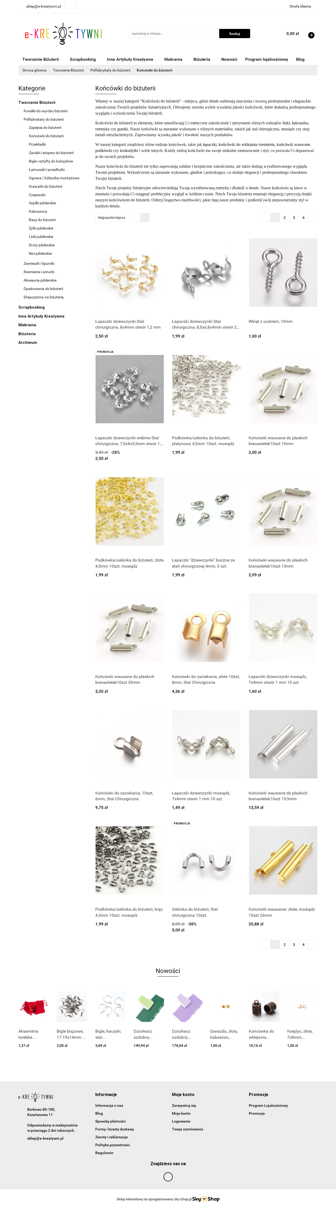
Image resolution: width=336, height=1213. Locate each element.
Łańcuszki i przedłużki (47, 169)
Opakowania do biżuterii (44, 289)
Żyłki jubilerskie (41, 228)
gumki (122, 129)
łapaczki (210, 144)
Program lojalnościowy (266, 59)
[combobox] (122, 217)
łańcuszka (300, 123)
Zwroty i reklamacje (111, 1137)
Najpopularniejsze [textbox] (111, 218)
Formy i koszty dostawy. (115, 1129)
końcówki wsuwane (293, 144)
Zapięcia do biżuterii (45, 127)
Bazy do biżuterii (42, 220)
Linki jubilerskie (41, 237)
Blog (300, 59)
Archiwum (28, 342)
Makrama (173, 59)
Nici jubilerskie (40, 253)
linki (286, 123)
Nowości (229, 59)
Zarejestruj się (184, 1105)
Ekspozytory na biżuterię (44, 297)
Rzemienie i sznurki (39, 272)
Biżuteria (202, 59)
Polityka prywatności (112, 1145)
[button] (106, 1095)
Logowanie (181, 1121)
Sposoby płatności (110, 1121)
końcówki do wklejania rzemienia (247, 144)
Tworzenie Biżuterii (41, 59)
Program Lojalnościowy (268, 1105)
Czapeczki (37, 195)
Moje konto (181, 1113)
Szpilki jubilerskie (42, 203)
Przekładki (37, 144)
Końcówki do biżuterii (46, 136)
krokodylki (129, 150)
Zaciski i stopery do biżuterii (51, 153)
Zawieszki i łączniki (39, 263)
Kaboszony (38, 211)
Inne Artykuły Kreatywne (130, 59)
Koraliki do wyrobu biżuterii (46, 111)
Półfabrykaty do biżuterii (44, 119)
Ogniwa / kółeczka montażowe (54, 178)
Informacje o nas (109, 1105)
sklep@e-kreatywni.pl (45, 1138)
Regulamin (104, 1153)
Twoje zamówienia (187, 1129)
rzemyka (103, 129)
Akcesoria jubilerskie (40, 280)
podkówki (103, 150)
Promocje (257, 1113)
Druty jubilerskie (42, 245)
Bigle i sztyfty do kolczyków (51, 161)
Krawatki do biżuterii (45, 186)
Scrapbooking (83, 59)
